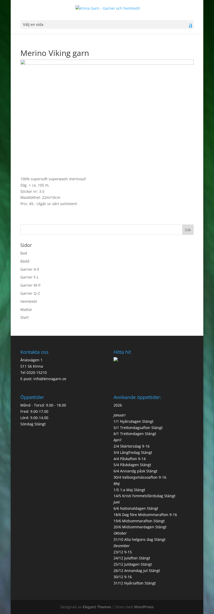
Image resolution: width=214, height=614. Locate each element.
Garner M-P (30, 285)
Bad (23, 253)
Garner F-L (29, 277)
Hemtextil (28, 301)
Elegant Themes (97, 606)
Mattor (26, 309)
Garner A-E (29, 269)
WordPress (144, 606)
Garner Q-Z (30, 293)
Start (24, 317)
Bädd (24, 261)
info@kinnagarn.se (49, 378)
